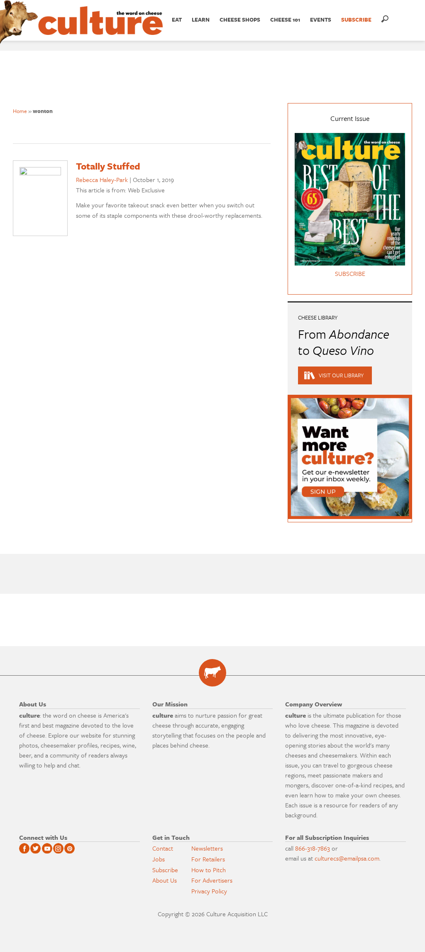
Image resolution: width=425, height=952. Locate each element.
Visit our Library (341, 375)
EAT (177, 19)
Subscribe (165, 869)
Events (320, 19)
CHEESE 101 (285, 19)
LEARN (201, 19)
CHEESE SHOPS (240, 19)
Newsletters (207, 848)
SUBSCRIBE (356, 19)
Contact (162, 848)
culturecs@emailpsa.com (347, 858)
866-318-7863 (312, 848)
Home (20, 111)
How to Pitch (208, 869)
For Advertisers (211, 880)
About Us (164, 880)
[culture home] (100, 28)
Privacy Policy (209, 890)
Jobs (158, 858)
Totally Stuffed (108, 166)
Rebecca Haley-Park (102, 179)
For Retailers (208, 858)
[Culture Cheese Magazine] (212, 672)
